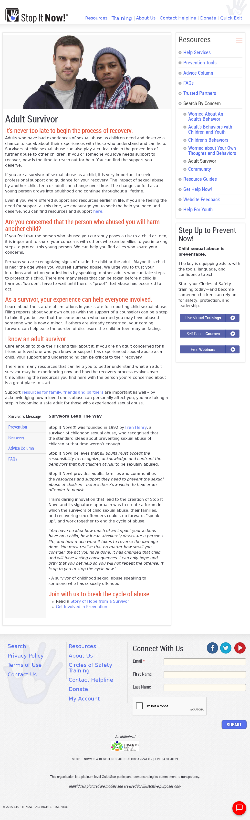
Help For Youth (198, 209)
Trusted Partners (199, 93)
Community (199, 168)
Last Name (142, 687)
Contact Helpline (178, 18)
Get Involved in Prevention (81, 606)
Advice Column (21, 448)
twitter (226, 648)
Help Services (197, 52)
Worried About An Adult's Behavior (205, 116)
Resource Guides (200, 178)
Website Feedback (201, 199)
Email (139, 661)
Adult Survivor (202, 160)
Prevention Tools (200, 62)
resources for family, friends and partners (63, 392)
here (97, 211)
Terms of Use (25, 665)
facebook (213, 648)
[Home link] (36, 15)
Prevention (17, 427)
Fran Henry (136, 427)
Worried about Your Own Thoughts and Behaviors (212, 150)
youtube (239, 648)
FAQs (12, 458)
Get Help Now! (197, 189)
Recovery (16, 437)
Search (17, 646)
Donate (208, 18)
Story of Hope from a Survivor (100, 601)
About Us (146, 18)
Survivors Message (26, 416)
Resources (96, 18)
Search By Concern (202, 103)
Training (122, 18)
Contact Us (22, 674)
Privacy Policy (26, 656)
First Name (142, 674)
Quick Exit (231, 18)
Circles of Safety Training (90, 667)
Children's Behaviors (208, 139)
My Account (84, 699)
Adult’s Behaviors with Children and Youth (210, 129)
